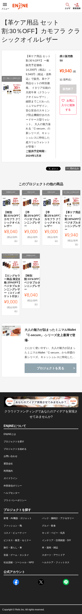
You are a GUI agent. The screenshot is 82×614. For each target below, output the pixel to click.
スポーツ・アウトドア (53, 555)
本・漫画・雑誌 (50, 547)
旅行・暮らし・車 (13, 547)
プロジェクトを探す (14, 441)
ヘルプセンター (12, 493)
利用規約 (8, 471)
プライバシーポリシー (15, 500)
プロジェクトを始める (15, 449)
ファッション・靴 (13, 525)
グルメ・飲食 (49, 525)
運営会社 (8, 463)
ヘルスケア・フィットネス (55, 562)
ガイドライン (10, 478)
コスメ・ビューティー (15, 533)
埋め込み (74, 168)
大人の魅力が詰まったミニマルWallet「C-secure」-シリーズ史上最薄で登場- (50, 335)
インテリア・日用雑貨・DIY (56, 540)
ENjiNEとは (10, 434)
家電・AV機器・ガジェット (18, 518)
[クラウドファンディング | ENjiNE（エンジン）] (20, 6)
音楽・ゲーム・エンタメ (16, 555)
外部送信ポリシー (13, 485)
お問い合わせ (10, 456)
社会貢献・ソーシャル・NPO (19, 562)
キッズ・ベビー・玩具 (53, 533)
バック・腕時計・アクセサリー (58, 518)
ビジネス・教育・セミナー (17, 540)
